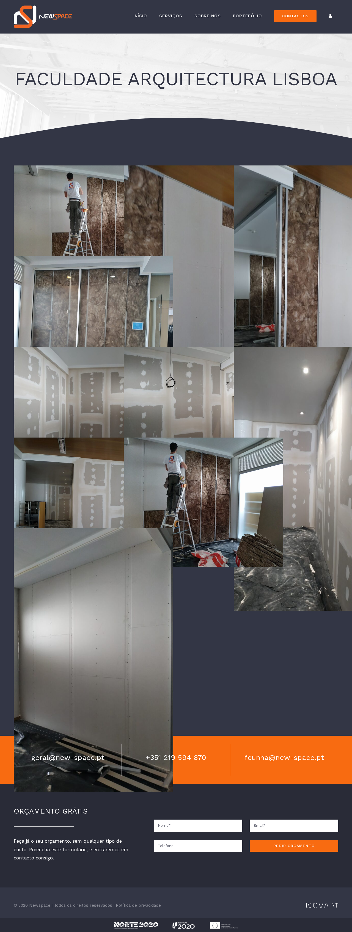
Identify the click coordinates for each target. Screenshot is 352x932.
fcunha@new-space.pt (284, 757)
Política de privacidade (138, 905)
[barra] (176, 924)
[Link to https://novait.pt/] (322, 905)
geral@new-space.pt (67, 757)
